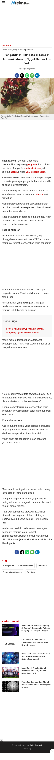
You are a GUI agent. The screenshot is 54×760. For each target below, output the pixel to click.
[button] (3, 2)
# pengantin (8, 565)
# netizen (31, 572)
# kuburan (42, 565)
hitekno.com (22, 745)
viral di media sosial (35, 172)
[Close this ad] (52, 751)
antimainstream (33, 168)
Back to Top (27, 749)
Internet (6, 46)
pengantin (32, 164)
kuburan (38, 194)
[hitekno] (20, 3)
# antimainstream (25, 565)
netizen (14, 172)
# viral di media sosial (13, 572)
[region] (27, 25)
